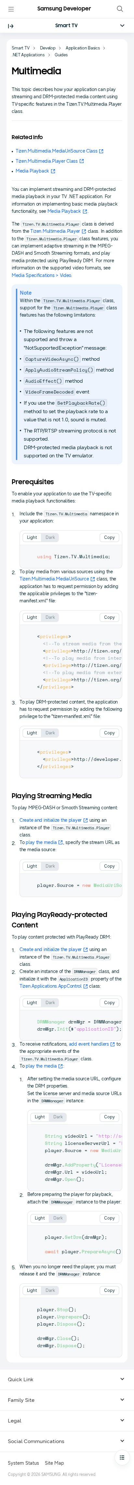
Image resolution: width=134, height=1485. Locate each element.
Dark (50, 537)
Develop (48, 48)
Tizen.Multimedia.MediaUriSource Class (57, 151)
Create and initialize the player (51, 820)
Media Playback (32, 171)
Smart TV (66, 25)
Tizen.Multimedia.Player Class (47, 161)
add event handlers (89, 1044)
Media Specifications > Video (41, 275)
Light (32, 537)
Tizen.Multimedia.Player (55, 231)
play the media (41, 842)
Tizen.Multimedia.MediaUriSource (54, 579)
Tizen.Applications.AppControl (51, 986)
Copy (109, 537)
